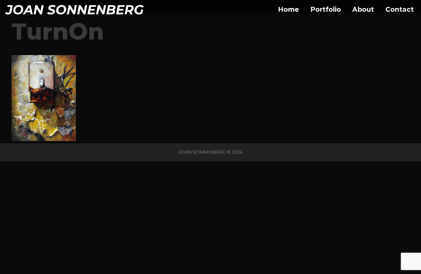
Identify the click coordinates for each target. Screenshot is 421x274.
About (363, 9)
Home (288, 9)
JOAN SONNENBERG (75, 9)
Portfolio (325, 9)
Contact (399, 9)
